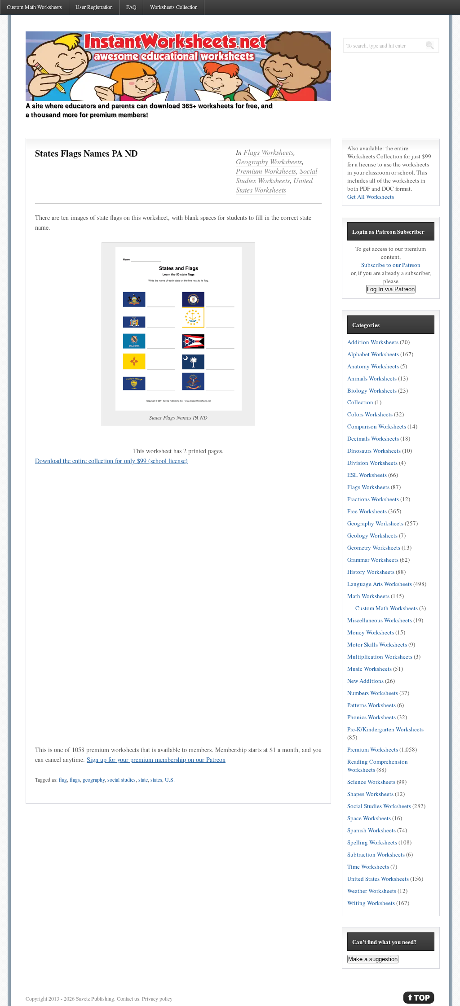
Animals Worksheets (372, 378)
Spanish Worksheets (371, 830)
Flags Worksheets (268, 152)
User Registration (94, 6)
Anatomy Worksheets (373, 366)
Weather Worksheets (371, 891)
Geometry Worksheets (373, 547)
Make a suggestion (373, 959)
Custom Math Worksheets (34, 6)
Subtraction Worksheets (376, 854)
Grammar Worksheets (372, 559)
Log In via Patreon (391, 289)
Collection (360, 402)
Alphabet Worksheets (373, 354)
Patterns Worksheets (371, 705)
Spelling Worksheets (372, 842)
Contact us (128, 998)
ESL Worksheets (367, 475)
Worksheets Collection (174, 6)
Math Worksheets (368, 596)
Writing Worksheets (371, 903)
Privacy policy (157, 998)
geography (94, 779)
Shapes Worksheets (370, 794)
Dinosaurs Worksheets (374, 450)
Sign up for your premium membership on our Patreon (156, 759)
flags (75, 779)
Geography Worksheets (269, 161)
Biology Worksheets (372, 390)
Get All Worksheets (370, 196)
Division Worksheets (372, 463)
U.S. (170, 779)
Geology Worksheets (372, 535)
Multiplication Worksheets (379, 656)
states (156, 779)
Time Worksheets (368, 866)
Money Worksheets (370, 632)
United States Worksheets (274, 184)
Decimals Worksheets (373, 438)
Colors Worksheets (370, 414)
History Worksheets (370, 572)
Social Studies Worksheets (276, 175)
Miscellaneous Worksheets (379, 620)
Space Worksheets (369, 818)
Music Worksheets (369, 669)
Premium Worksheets (266, 170)
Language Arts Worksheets (379, 584)
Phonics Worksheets (371, 717)
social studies (121, 779)
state (143, 779)
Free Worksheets (367, 511)
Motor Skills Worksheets (377, 644)
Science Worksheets (371, 782)
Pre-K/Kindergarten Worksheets (385, 729)
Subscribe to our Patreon (390, 265)
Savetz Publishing (95, 998)
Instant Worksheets (178, 66)
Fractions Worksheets (373, 499)
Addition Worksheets (372, 342)
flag (63, 779)
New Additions (365, 681)
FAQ (131, 6)
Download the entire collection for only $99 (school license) (111, 460)
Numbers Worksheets (372, 693)
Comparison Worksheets (376, 426)
